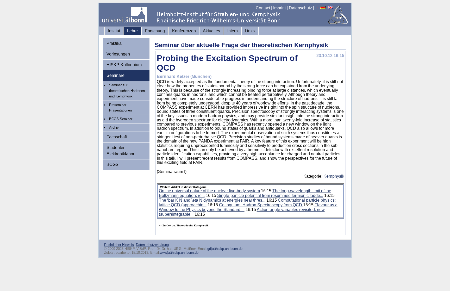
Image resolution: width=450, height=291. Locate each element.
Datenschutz (300, 8)
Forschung (155, 31)
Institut (114, 31)
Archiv (114, 127)
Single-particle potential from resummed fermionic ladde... (270, 195)
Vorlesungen (118, 54)
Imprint (279, 8)
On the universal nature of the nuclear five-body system (209, 191)
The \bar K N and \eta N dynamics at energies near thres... (212, 200)
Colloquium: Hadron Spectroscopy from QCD (261, 205)
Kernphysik (333, 176)
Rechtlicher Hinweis (119, 245)
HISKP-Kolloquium (124, 65)
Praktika (114, 43)
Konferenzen (184, 31)
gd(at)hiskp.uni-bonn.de (224, 249)
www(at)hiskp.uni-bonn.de (179, 253)
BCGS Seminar (120, 119)
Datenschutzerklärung (152, 245)
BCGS (112, 164)
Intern (232, 31)
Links (250, 31)
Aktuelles (211, 31)
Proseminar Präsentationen (120, 108)
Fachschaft (117, 137)
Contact (263, 8)
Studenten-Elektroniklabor (120, 150)
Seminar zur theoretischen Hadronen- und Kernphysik (127, 90)
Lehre (132, 31)
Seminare (115, 75)
